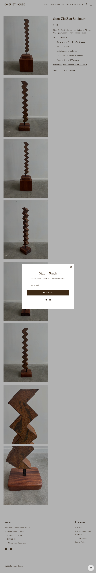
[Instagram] (50, 300)
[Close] (70, 267)
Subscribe (48, 293)
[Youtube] (46, 300)
